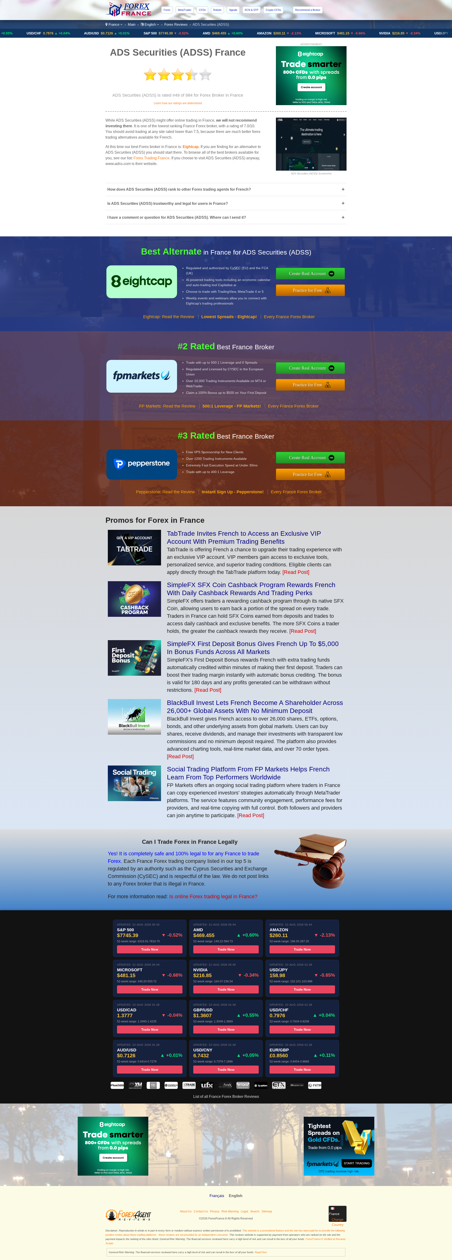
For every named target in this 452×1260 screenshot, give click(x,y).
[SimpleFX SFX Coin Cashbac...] (134, 615)
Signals (233, 9)
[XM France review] (135, 1088)
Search (254, 1211)
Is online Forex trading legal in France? (213, 896)
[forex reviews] (128, 1220)
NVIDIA (335, 33)
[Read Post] (295, 572)
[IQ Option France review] (260, 1088)
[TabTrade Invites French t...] (134, 564)
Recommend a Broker (307, 9)
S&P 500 (100, 33)
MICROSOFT (276, 33)
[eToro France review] (243, 1088)
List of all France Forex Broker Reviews (226, 1097)
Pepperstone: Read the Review (165, 492)
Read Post (261, 1252)
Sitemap (267, 1211)
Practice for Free (307, 290)
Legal (244, 1211)
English (150, 24)
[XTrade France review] (189, 1088)
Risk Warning (230, 1211)
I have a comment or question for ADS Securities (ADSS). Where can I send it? (226, 217)
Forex (167, 9)
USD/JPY (392, 33)
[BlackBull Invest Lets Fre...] (134, 733)
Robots (217, 9)
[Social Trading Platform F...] (134, 799)
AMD (157, 33)
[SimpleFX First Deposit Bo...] (134, 674)
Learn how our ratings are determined (178, 103)
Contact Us (201, 1211)
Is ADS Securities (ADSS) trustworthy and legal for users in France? (226, 203)
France (114, 24)
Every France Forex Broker (289, 316)
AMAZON (214, 33)
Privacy (214, 1211)
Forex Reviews (176, 24)
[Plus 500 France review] (117, 1088)
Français (217, 1196)
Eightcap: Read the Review (168, 316)
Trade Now (149, 949)
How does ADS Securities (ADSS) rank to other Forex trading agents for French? (226, 189)
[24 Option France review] (296, 1088)
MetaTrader (184, 9)
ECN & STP (251, 9)
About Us (186, 1211)
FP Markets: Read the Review (167, 406)
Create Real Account (307, 273)
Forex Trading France (151, 158)
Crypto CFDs (273, 9)
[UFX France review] (207, 1088)
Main (131, 24)
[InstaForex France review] (171, 1088)
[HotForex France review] (225, 1088)
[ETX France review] (278, 1088)
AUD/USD (42, 33)
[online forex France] (129, 15)
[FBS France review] (153, 1088)
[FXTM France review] (314, 1088)
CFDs (202, 9)
